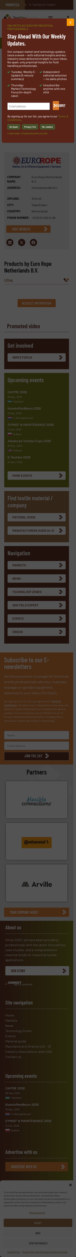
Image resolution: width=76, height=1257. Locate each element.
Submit (57, 105)
